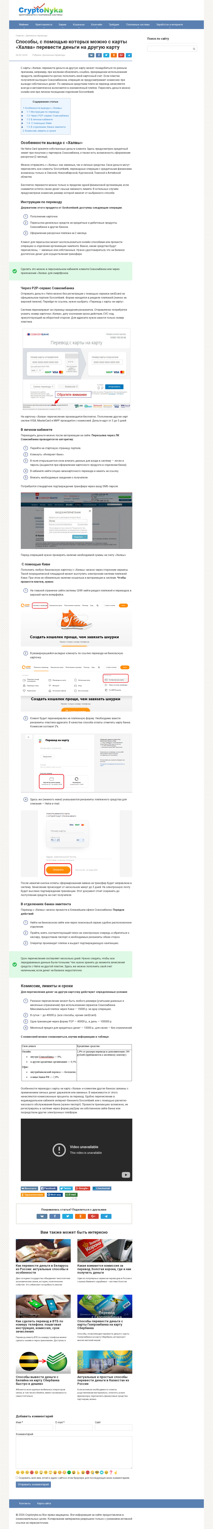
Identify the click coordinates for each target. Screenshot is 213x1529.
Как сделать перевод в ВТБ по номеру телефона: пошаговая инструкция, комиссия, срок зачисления (39, 1326)
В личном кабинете (39, 119)
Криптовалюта (43, 24)
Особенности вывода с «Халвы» (42, 108)
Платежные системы (138, 24)
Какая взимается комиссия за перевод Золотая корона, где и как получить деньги (104, 1269)
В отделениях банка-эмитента (46, 126)
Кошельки (79, 24)
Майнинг (24, 24)
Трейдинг (114, 24)
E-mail (60, 1422)
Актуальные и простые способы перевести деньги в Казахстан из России (103, 1380)
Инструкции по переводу (42, 111)
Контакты (24, 1503)
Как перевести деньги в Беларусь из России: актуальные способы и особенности (42, 1269)
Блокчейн (96, 24)
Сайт (98, 1422)
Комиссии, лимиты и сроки (39, 130)
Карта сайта (44, 1503)
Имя (19, 1422)
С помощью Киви (39, 123)
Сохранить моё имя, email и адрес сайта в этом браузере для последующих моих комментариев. (74, 1478)
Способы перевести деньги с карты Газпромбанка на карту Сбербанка (100, 1324)
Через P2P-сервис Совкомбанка (47, 115)
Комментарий (24, 1434)
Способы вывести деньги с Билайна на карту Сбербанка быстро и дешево (37, 1380)
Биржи (62, 24)
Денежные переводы (53, 55)
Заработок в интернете (169, 24)
